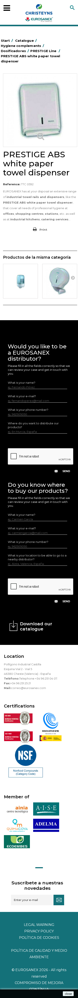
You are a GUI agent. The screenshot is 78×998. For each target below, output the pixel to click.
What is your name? (21, 382)
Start (7, 41)
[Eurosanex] (39, 14)
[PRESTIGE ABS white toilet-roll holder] (59, 281)
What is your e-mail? (22, 396)
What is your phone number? (28, 409)
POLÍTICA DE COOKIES (39, 938)
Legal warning (39, 925)
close (68, 993)
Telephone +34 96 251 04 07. (38, 678)
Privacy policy (39, 931)
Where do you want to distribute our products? (33, 425)
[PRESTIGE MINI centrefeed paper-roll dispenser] (20, 281)
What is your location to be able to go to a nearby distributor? (37, 557)
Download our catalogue (36, 626)
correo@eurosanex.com (28, 688)
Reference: (11, 184)
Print (43, 229)
